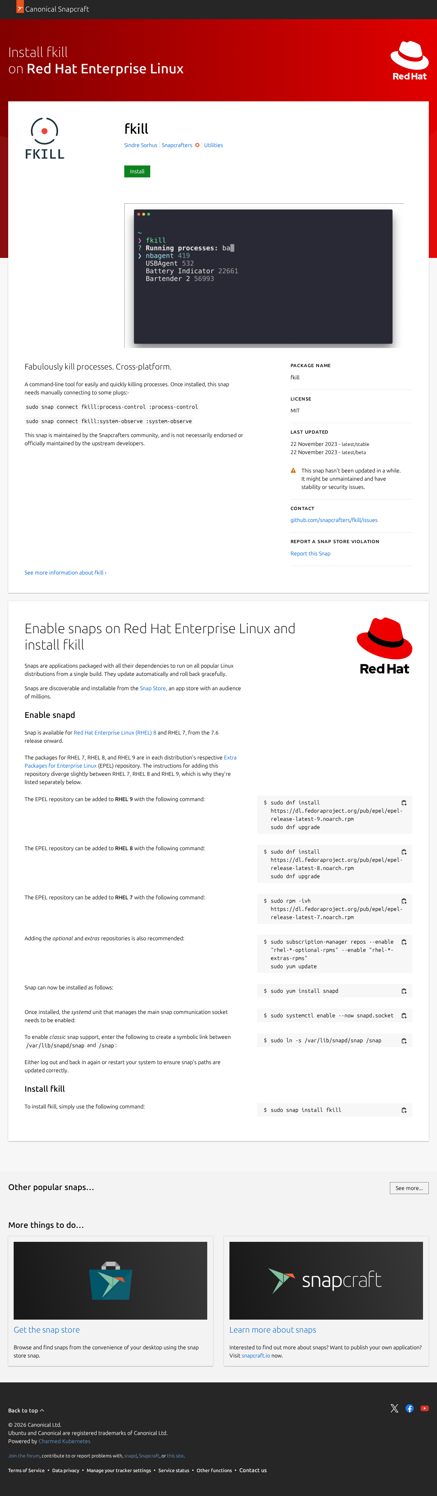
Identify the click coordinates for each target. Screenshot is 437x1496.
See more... (409, 1188)
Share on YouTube (425, 1408)
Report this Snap (310, 553)
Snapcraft (149, 1455)
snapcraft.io (256, 1355)
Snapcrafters (178, 145)
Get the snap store (47, 1329)
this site (175, 1455)
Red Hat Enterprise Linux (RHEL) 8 (115, 732)
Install (137, 171)
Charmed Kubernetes (64, 1441)
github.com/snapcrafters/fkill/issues (334, 520)
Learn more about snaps (272, 1329)
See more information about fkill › (66, 572)
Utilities (213, 145)
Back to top (23, 1410)
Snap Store (153, 688)
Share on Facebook (410, 1408)
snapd (130, 1455)
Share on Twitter (395, 1408)
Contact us (253, 1470)
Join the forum (24, 1455)
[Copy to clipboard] (404, 803)
